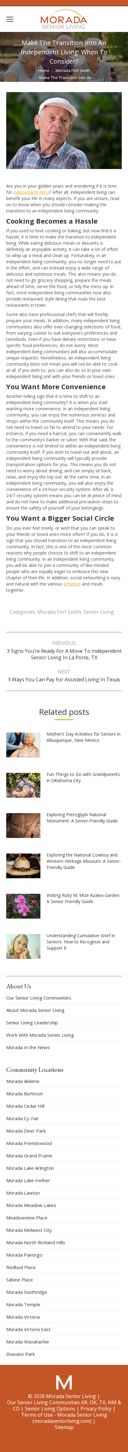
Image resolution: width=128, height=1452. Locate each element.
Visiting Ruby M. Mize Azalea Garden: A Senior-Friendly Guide (83, 898)
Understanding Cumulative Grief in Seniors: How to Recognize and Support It (81, 942)
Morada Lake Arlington (30, 1168)
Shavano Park (20, 1354)
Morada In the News (28, 1047)
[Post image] (26, 747)
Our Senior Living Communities (38, 998)
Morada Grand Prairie (29, 1155)
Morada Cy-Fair (22, 1118)
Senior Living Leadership (32, 1022)
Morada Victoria (23, 1317)
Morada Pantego (24, 1255)
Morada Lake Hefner (28, 1180)
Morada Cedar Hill (25, 1106)
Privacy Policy (96, 1408)
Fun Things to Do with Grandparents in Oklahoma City (83, 777)
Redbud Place (21, 1267)
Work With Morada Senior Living (40, 1035)
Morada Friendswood (29, 1143)
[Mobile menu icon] (10, 19)
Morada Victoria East (28, 1329)
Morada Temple (23, 1304)
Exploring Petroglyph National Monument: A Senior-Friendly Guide (82, 818)
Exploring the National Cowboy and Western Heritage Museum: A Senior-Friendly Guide (84, 861)
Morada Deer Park (26, 1131)
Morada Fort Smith (59, 611)
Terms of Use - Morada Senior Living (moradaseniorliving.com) (64, 1417)
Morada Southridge (26, 1292)
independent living (31, 192)
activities (72, 584)
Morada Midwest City (29, 1230)
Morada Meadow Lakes (31, 1205)
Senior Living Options (50, 1408)
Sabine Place (19, 1279)
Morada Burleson (24, 1093)
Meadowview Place (27, 1217)
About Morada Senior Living (35, 1010)
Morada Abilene (22, 1081)
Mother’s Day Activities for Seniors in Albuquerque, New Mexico (84, 737)
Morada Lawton (23, 1193)
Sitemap (64, 1427)
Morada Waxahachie (27, 1341)
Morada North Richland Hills (35, 1242)
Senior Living (99, 611)
